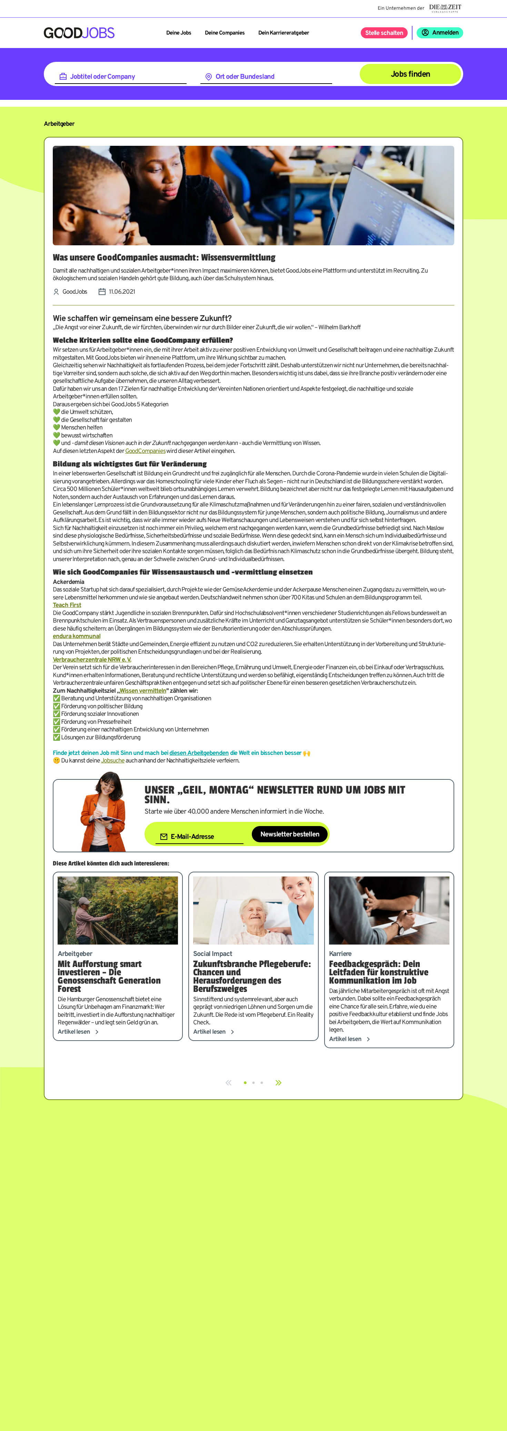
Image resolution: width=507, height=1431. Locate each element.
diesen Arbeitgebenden (198, 753)
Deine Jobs (178, 33)
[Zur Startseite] (79, 32)
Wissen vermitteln (143, 691)
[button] (245, 1082)
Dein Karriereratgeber (283, 33)
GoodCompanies (145, 451)
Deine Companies (225, 33)
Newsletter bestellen (289, 834)
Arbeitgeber (59, 124)
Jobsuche (113, 761)
